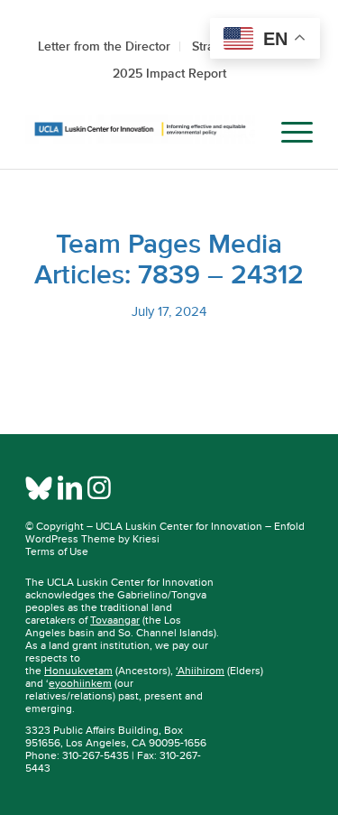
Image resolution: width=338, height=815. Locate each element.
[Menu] (288, 133)
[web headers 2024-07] (140, 133)
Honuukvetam (78, 670)
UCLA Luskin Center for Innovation (179, 526)
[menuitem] (245, 133)
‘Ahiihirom (200, 670)
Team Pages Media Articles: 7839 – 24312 (169, 259)
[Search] (245, 133)
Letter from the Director (104, 46)
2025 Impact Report (169, 73)
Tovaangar (115, 620)
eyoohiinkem (80, 683)
